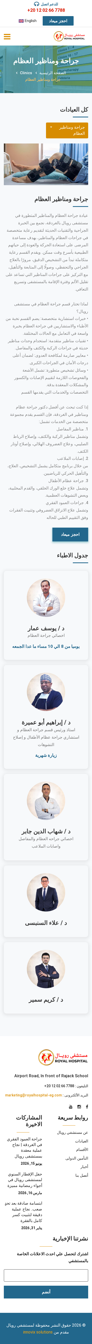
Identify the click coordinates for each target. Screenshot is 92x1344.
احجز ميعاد (58, 20)
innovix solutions (38, 1332)
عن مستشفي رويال (72, 1132)
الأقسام (82, 1149)
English (30, 20)
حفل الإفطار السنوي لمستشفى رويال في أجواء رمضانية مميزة (24, 1180)
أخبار (84, 1166)
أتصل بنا (81, 1175)
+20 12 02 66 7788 (46, 10)
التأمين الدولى (76, 1158)
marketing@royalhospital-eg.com (33, 1095)
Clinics (26, 73)
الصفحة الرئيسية (52, 73)
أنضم (46, 1292)
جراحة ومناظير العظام (72, 130)
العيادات (81, 1141)
